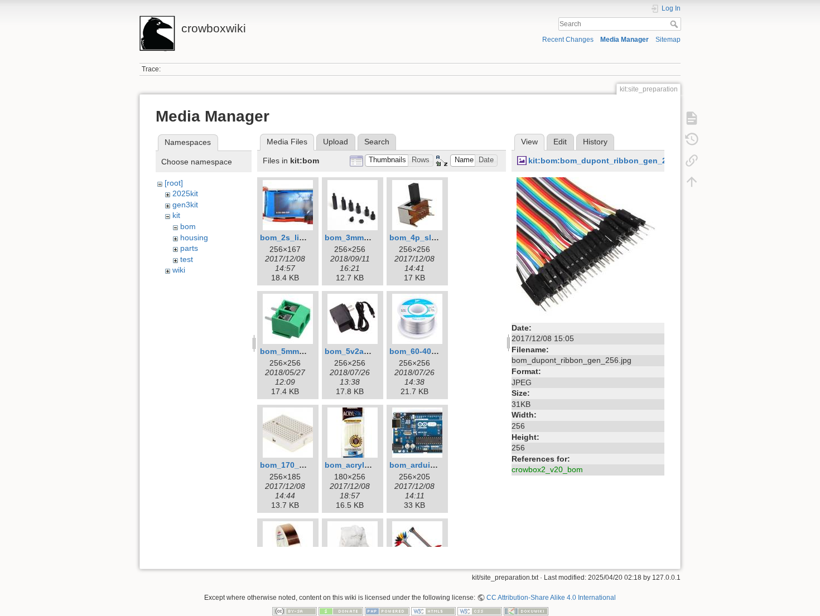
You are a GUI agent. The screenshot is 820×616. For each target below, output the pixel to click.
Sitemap (668, 39)
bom (188, 226)
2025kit (185, 193)
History (595, 141)
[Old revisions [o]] (692, 139)
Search (675, 24)
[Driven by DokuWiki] (526, 611)
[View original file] (588, 247)
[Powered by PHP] (387, 611)
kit (176, 215)
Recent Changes (568, 39)
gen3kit (185, 204)
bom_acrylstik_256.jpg (368, 464)
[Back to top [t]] (692, 181)
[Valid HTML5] (433, 611)
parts (189, 248)
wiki (178, 269)
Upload (335, 141)
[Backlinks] (692, 160)
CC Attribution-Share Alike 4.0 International (551, 598)
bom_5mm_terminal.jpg (304, 351)
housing (194, 237)
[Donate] (341, 611)
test (186, 259)
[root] (174, 182)
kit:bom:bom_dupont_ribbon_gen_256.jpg (609, 160)
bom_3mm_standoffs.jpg (372, 237)
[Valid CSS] (479, 611)
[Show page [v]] (692, 118)
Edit (560, 141)
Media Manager (624, 39)
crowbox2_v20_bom (547, 469)
